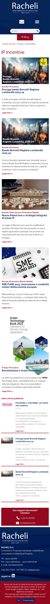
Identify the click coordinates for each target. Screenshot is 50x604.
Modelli (36, 213)
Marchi (22, 281)
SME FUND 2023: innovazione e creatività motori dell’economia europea (25, 285)
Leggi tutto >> (7, 113)
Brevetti (5, 87)
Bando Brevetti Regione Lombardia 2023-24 (22, 151)
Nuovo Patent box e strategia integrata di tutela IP (24, 217)
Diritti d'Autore (15, 213)
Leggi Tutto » (20, 431)
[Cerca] (38, 31)
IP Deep (5, 368)
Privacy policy (28, 600)
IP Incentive (14, 87)
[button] (37, 21)
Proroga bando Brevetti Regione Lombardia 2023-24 (20, 91)
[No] (46, 592)
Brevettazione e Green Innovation (21, 370)
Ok (18, 600)
